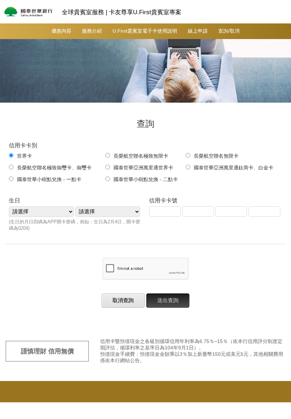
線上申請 (198, 31)
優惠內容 (61, 31)
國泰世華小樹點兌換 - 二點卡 (146, 179)
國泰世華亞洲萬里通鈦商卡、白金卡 (233, 167)
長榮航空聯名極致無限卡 (143, 156)
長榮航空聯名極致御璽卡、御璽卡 (57, 167)
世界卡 (24, 156)
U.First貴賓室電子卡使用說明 (144, 31)
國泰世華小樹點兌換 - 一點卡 (49, 179)
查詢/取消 (229, 31)
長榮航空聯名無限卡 (218, 156)
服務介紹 (92, 31)
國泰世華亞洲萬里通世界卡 (143, 167)
